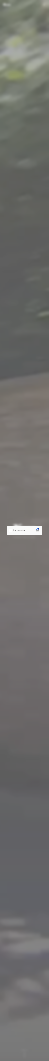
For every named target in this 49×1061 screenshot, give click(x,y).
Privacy (35, 533)
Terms (39, 533)
